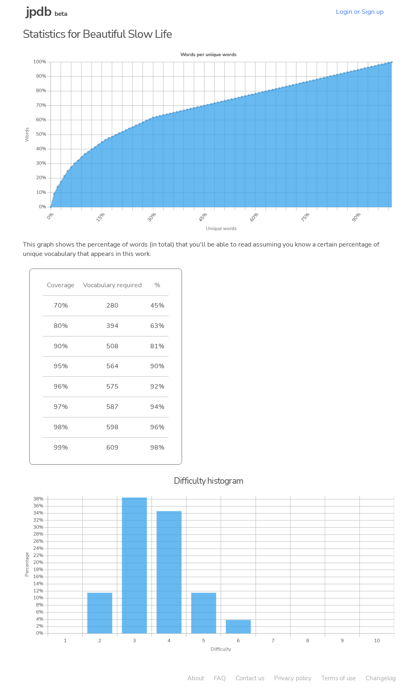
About (195, 678)
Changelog (381, 678)
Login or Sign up (360, 11)
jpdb (38, 11)
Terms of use (338, 678)
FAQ (220, 678)
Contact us (250, 678)
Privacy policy (293, 678)
